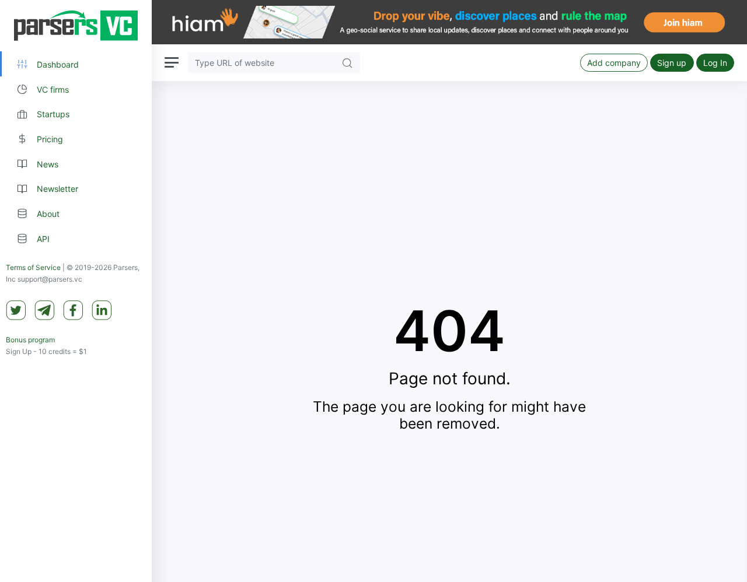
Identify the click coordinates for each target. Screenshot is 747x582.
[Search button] (347, 62)
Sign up (671, 63)
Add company (614, 63)
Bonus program (30, 340)
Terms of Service (33, 268)
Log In (715, 63)
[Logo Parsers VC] (76, 25)
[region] (76, 291)
